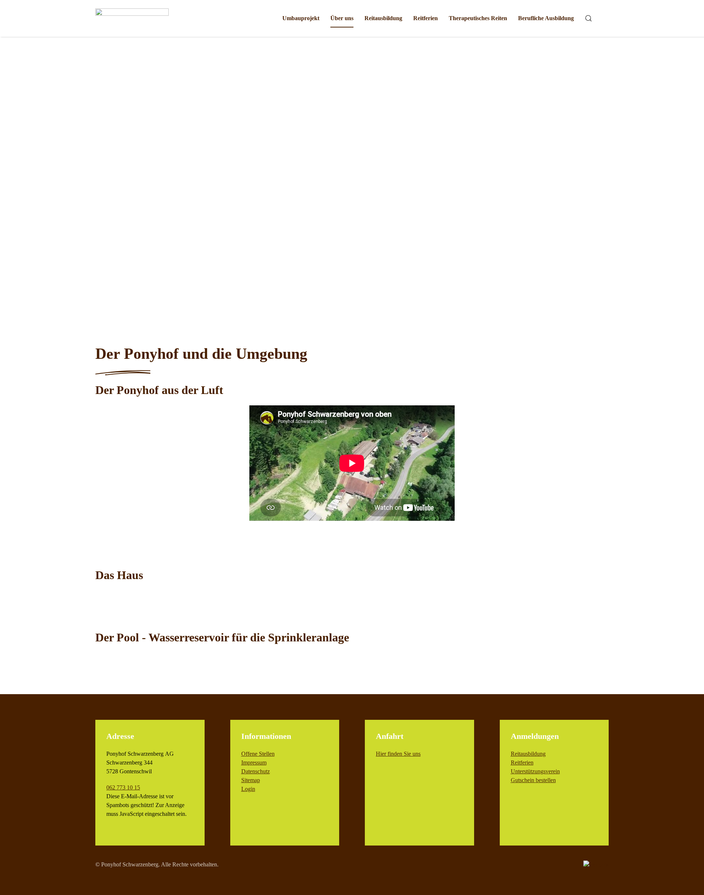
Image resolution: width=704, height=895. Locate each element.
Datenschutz (255, 771)
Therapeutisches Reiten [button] (478, 18)
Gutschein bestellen (533, 780)
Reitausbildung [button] (383, 18)
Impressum (254, 762)
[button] (588, 18)
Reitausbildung (528, 754)
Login (248, 789)
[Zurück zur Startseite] (132, 18)
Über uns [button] (341, 18)
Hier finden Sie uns (398, 754)
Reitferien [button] (425, 18)
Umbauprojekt (300, 18)
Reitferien (522, 762)
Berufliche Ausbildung (546, 18)
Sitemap (250, 780)
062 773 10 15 (123, 787)
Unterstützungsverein (535, 771)
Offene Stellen (258, 754)
